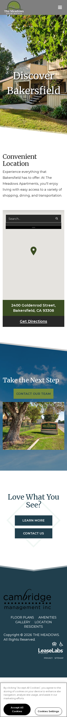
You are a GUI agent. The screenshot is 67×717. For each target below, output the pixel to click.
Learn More (33, 520)
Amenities (47, 617)
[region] (33, 699)
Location (43, 622)
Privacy (48, 658)
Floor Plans (22, 617)
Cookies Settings (48, 711)
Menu (59, 7)
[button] (33, 251)
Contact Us (33, 533)
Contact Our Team (33, 394)
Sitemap (58, 658)
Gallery (22, 622)
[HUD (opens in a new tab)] (54, 645)
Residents (33, 627)
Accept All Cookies (17, 709)
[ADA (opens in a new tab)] (61, 645)
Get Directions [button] (42, 321)
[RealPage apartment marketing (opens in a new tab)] (33, 651)
